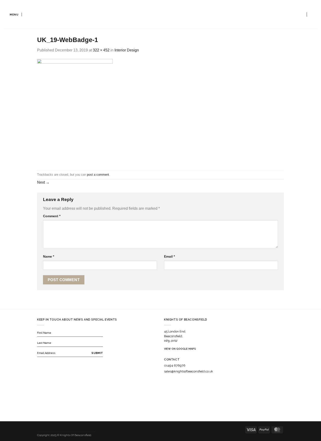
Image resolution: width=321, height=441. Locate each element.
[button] (11, 14)
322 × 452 (101, 50)
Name (48, 256)
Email (169, 256)
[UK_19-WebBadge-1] (75, 112)
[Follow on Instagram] (171, 381)
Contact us (62, 426)
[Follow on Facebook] (165, 381)
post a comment (98, 174)
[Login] (301, 14)
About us (44, 426)
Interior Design (126, 50)
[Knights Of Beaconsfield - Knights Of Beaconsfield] (160, 14)
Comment (51, 216)
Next (43, 182)
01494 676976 (174, 365)
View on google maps (180, 348)
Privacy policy (84, 426)
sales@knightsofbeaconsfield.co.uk (188, 371)
